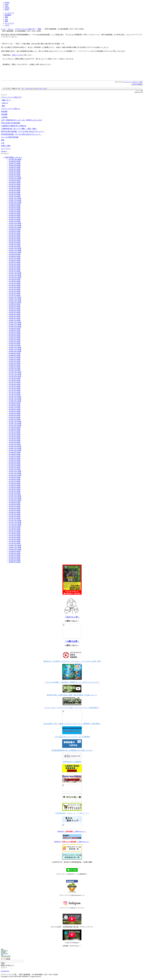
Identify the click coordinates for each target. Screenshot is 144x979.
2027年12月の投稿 (15, 159)
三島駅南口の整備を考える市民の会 (13, 126)
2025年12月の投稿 (15, 178)
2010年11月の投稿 (15, 547)
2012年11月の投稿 (15, 498)
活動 (6, 17)
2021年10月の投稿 (15, 277)
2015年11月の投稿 (15, 423)
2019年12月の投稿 (15, 322)
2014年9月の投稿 (14, 452)
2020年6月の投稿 (14, 310)
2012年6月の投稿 (14, 508)
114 (36, 88)
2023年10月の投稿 (15, 227)
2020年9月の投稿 (14, 304)
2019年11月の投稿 (15, 324)
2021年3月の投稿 (14, 291)
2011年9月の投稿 (14, 527)
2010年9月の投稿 (14, 551)
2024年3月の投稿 (14, 217)
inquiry (7, 9)
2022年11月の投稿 (15, 250)
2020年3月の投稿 (14, 316)
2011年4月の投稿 (14, 537)
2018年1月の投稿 (14, 370)
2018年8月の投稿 (14, 355)
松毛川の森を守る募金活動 (10, 123)
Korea (7, 4)
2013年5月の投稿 (14, 485)
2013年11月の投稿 (15, 473)
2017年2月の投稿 (14, 392)
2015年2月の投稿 (14, 442)
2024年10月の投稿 (15, 203)
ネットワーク (9, 23)
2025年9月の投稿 (14, 180)
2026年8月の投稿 (14, 161)
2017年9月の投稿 (14, 378)
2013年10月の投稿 (15, 475)
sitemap (7, 8)
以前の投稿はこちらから (13, 157)
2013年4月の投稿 (14, 487)
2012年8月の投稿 (14, 504)
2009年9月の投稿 (14, 562)
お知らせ (5, 103)
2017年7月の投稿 (14, 382)
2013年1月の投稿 (14, 494)
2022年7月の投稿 (14, 258)
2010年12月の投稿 (15, 545)
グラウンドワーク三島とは (10, 108)
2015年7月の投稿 (14, 432)
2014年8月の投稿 (14, 454)
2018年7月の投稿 (14, 357)
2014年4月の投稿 (14, 463)
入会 (6, 19)
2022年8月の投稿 (14, 256)
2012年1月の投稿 (14, 518)
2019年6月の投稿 (14, 335)
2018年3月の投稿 (14, 366)
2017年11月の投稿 (15, 374)
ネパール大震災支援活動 (9, 137)
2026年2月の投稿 (14, 174)
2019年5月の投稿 (14, 337)
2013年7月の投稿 (14, 481)
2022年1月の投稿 (14, 271)
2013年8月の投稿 (14, 479)
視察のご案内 (6, 146)
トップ (3, 29)
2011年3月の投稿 (14, 539)
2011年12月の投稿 (15, 520)
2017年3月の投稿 (14, 390)
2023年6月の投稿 (14, 236)
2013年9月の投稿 (14, 477)
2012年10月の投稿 (15, 500)
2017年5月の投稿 (14, 386)
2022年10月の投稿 (15, 252)
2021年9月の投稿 (14, 279)
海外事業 (4, 114)
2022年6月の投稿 (14, 260)
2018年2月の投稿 (14, 368)
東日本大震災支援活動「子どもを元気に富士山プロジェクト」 (23, 131)
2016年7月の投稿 (14, 407)
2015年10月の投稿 (15, 425)
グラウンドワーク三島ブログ (25, 29)
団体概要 (8, 15)
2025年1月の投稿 (14, 196)
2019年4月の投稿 (14, 339)
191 (44, 88)
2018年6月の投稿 (14, 359)
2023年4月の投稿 (14, 240)
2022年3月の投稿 (14, 267)
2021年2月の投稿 (14, 293)
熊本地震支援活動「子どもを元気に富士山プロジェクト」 (21, 134)
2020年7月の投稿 (14, 308)
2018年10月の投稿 (15, 351)
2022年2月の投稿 (14, 269)
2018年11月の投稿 (15, 349)
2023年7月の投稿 (14, 234)
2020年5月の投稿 (14, 312)
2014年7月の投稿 (14, 456)
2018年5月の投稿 (14, 362)
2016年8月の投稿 (14, 405)
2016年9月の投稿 (14, 403)
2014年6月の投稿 (14, 459)
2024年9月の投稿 (14, 205)
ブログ (7, 25)
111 (29, 88)
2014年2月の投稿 (14, 467)
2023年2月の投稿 (14, 244)
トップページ (9, 13)
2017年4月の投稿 (14, 388)
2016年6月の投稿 (14, 409)
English (7, 2)
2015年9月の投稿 (14, 428)
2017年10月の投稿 (15, 376)
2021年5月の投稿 (14, 287)
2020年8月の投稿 (14, 306)
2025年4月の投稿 (14, 190)
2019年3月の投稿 (14, 341)
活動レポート (6, 100)
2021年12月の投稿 (15, 273)
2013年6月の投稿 (14, 483)
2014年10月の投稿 (15, 450)
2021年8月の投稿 (14, 281)
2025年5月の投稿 (14, 188)
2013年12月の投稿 (15, 471)
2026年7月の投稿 (14, 163)
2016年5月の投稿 (14, 411)
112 (31, 88)
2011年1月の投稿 (14, 543)
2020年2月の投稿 (14, 318)
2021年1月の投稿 (14, 295)
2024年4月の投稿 (14, 215)
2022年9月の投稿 (14, 254)
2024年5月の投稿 (14, 213)
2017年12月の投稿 (15, 372)
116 (41, 88)
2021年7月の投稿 (14, 283)
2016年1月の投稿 (14, 419)
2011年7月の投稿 (14, 531)
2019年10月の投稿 (15, 326)
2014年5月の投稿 (14, 461)
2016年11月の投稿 (15, 399)
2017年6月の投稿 (14, 384)
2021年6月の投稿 (14, 285)
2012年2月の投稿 (14, 516)
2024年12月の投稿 (15, 198)
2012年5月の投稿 (14, 510)
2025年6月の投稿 (14, 186)
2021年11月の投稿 (15, 275)
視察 (6, 21)
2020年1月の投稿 (14, 320)
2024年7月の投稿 (14, 209)
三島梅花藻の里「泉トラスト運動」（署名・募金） (19, 128)
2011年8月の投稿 (14, 529)
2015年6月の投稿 (14, 434)
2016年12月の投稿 (15, 397)
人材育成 (4, 117)
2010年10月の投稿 (15, 549)
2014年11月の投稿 (15, 448)
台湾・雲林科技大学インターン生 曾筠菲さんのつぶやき (21, 120)
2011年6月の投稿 (14, 533)
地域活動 (4, 111)
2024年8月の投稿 (14, 207)
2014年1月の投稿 (14, 469)
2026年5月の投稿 (14, 167)
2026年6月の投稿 (14, 165)
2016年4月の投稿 (14, 413)
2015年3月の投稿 (14, 440)
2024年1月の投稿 (14, 221)
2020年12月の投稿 (15, 298)
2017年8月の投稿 (14, 380)
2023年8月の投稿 (14, 231)
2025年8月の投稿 (14, 182)
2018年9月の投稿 (14, 353)
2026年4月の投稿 (14, 170)
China (6, 6)
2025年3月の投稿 (14, 192)
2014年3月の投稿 (14, 465)
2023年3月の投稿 (14, 242)
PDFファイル (16, 55)
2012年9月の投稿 (14, 502)
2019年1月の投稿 (14, 345)
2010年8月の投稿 (14, 553)
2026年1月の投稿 (14, 176)
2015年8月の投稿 (14, 430)
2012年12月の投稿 (15, 496)
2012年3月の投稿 (14, 514)
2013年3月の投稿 (14, 489)
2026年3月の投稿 (14, 172)
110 (27, 88)
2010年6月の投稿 (14, 558)
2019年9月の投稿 (14, 328)
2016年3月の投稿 (14, 415)
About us (4, 151)
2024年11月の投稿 (15, 201)
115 (38, 88)
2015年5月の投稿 (14, 436)
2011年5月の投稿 (14, 535)
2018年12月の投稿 (15, 347)
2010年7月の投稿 (14, 556)
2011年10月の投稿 (15, 525)
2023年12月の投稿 (15, 223)
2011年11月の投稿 (15, 523)
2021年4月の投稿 (14, 289)
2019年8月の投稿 (14, 331)
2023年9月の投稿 (14, 229)
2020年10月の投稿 (15, 302)
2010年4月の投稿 (14, 560)
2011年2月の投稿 (14, 541)
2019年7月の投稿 (14, 333)
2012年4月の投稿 (14, 512)
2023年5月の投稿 (14, 238)
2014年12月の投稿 (15, 446)
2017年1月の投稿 (14, 395)
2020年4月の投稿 (14, 314)
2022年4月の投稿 (14, 264)
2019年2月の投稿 (14, 343)
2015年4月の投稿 (14, 438)
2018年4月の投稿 (14, 364)
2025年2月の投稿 (14, 194)
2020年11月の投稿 (15, 300)
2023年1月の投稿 (14, 246)
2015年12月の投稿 (15, 421)
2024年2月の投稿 (14, 219)
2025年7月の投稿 (14, 184)
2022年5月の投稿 (14, 262)
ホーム (10, 29)
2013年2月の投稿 (14, 492)
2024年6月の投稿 (14, 211)
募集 (39, 29)
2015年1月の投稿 (14, 444)
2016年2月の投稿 (14, 417)
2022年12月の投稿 (15, 248)
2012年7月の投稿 (14, 506)
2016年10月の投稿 (15, 401)
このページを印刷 (137, 84)
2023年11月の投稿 (15, 225)
